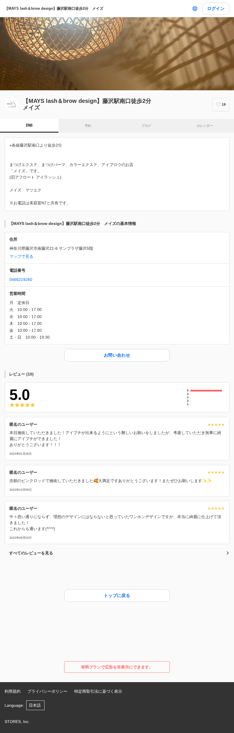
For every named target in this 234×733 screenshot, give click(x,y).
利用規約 (13, 691)
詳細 (29, 125)
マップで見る (21, 256)
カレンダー (205, 126)
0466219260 (20, 279)
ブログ (146, 126)
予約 (87, 126)
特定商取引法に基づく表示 (98, 691)
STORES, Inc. (17, 721)
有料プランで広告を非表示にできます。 (117, 667)
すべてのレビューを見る (31, 553)
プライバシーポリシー (47, 691)
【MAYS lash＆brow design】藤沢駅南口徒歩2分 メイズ (54, 8)
